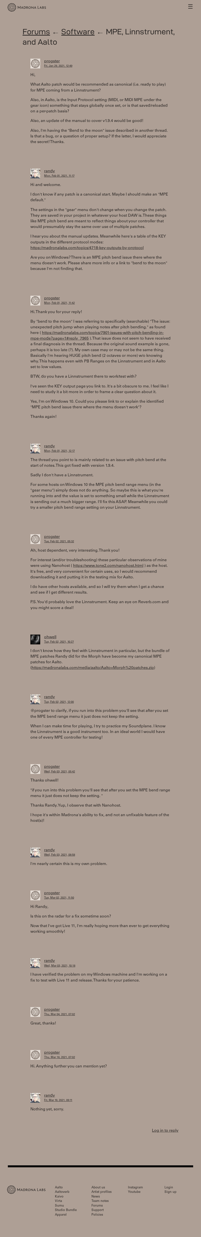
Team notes (100, 1201)
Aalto (59, 1187)
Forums (36, 31)
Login (168, 1187)
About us (98, 1187)
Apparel (61, 1215)
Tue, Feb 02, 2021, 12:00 (59, 702)
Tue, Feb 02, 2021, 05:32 (59, 541)
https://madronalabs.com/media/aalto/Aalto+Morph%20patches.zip (93, 668)
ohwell (50, 637)
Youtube (134, 1192)
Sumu (59, 1206)
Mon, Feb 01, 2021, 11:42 (59, 303)
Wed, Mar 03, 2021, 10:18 (59, 966)
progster (52, 61)
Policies (97, 1215)
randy (49, 171)
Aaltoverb (62, 1192)
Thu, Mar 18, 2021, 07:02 (59, 1057)
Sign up (170, 1192)
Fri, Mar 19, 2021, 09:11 (58, 1100)
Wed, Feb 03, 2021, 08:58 (59, 855)
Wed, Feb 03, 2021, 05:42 (59, 772)
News (95, 1196)
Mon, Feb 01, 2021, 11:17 (59, 176)
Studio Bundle (66, 1210)
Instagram (135, 1187)
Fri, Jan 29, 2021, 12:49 (58, 66)
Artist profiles (101, 1192)
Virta (58, 1201)
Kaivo (59, 1196)
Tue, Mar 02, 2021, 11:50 (59, 898)
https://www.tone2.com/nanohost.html (108, 566)
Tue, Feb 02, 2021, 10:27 (59, 642)
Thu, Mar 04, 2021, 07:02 (59, 1014)
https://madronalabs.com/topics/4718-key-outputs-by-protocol (87, 248)
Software (78, 31)
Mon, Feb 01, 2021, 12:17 (59, 451)
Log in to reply (165, 1131)
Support (97, 1210)
